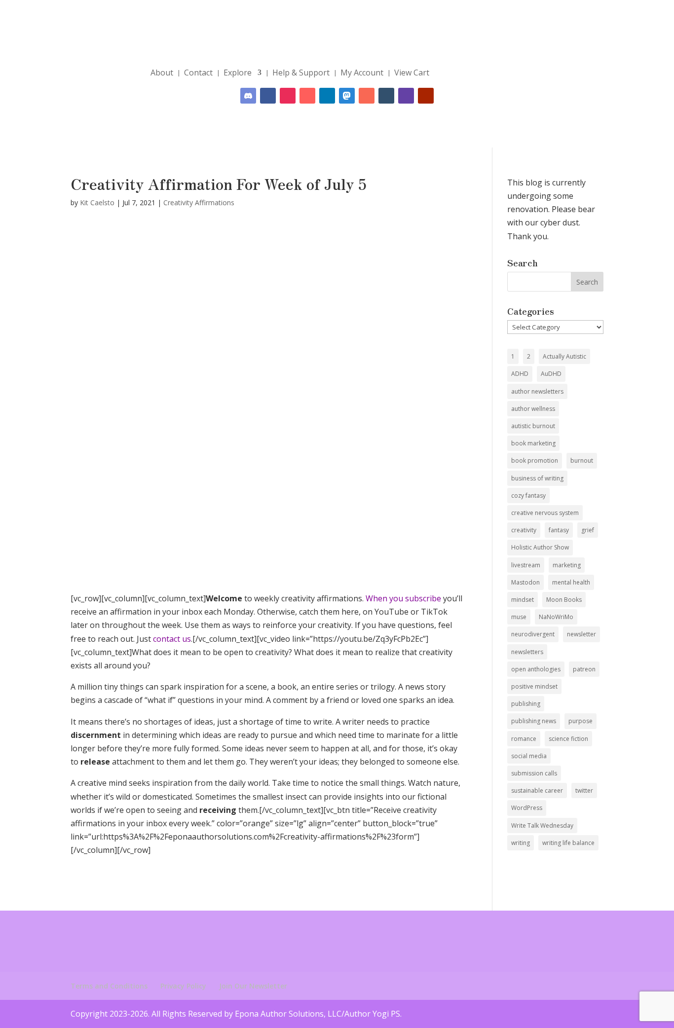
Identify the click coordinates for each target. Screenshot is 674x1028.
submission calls (534, 773)
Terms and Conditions (109, 986)
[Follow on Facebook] (268, 96)
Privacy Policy (183, 986)
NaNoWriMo (556, 617)
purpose (580, 721)
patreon (584, 669)
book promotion (534, 460)
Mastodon (525, 582)
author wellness (533, 408)
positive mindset (534, 686)
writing (520, 843)
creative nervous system (545, 513)
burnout (581, 460)
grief (587, 530)
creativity (523, 530)
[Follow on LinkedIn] (327, 96)
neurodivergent (533, 634)
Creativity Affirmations (198, 202)
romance (523, 738)
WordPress (526, 808)
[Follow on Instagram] (288, 96)
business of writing (537, 478)
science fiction (568, 738)
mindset (522, 599)
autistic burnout (533, 426)
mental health (571, 582)
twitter (584, 790)
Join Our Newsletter (253, 986)
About (161, 72)
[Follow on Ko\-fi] (307, 96)
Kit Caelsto (97, 202)
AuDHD (551, 373)
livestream (525, 565)
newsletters (527, 652)
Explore (238, 72)
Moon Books (564, 599)
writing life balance (568, 843)
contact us (172, 638)
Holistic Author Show (540, 547)
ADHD (519, 373)
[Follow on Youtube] (426, 96)
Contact (198, 72)
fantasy (559, 530)
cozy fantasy (528, 495)
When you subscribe (403, 598)
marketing (567, 565)
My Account (361, 72)
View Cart (411, 72)
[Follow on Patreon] (366, 96)
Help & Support (301, 72)
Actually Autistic (564, 356)
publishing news (533, 721)
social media (529, 756)
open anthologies (536, 669)
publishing (525, 703)
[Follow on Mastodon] (347, 96)
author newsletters (537, 391)
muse (518, 617)
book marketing (533, 443)
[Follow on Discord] (248, 96)
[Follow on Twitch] (406, 96)
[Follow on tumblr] (386, 96)
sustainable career (537, 790)
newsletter (581, 634)
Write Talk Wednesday (542, 825)
